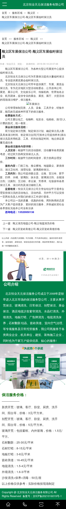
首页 (4, 13)
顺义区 (31, 13)
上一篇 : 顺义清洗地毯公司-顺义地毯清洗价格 (29, 223)
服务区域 (17, 13)
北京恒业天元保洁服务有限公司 (43, 4)
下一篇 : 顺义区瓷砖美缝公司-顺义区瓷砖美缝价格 (31, 229)
